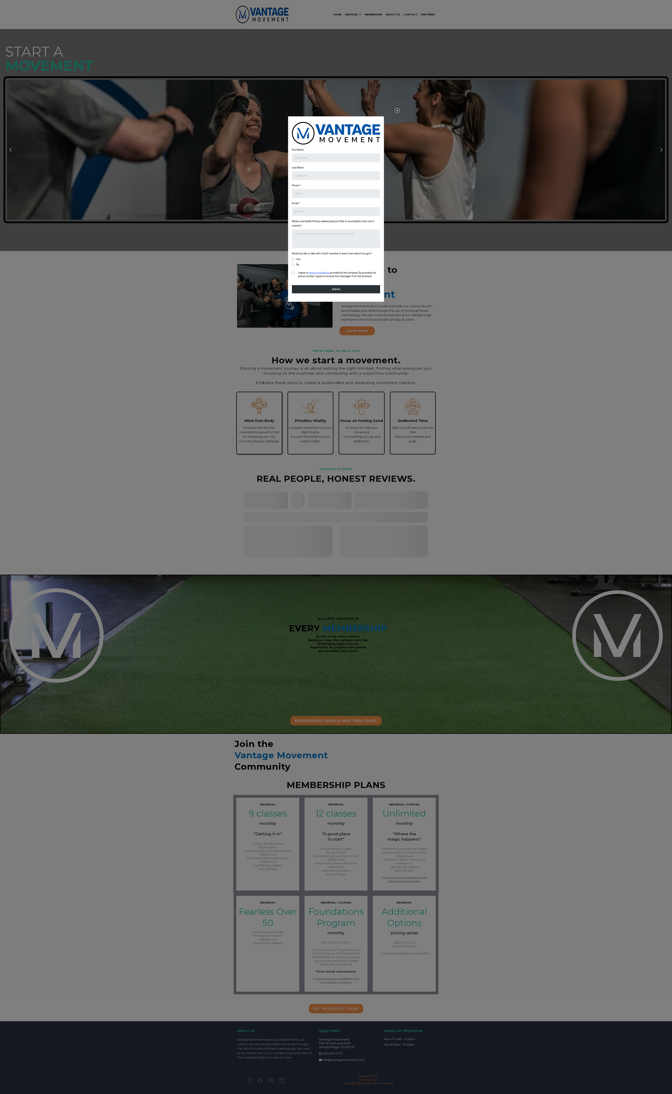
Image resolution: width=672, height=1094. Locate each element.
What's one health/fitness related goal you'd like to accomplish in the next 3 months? (333, 223)
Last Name (298, 167)
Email (296, 203)
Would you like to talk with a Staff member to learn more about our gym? (332, 253)
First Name (298, 149)
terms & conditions (319, 272)
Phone (296, 185)
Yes (298, 259)
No (297, 264)
